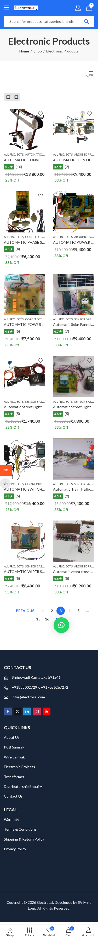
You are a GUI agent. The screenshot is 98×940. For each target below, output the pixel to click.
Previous (25, 610)
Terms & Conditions (20, 829)
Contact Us (13, 796)
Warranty (11, 819)
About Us (12, 737)
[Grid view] (8, 97)
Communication (37, 484)
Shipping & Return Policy (24, 839)
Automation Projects (42, 154)
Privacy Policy (15, 849)
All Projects (14, 154)
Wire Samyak (14, 757)
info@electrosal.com (28, 697)
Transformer (14, 776)
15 (38, 619)
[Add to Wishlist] (40, 113)
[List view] (16, 97)
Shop (37, 51)
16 (47, 619)
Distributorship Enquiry (23, 786)
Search (86, 21)
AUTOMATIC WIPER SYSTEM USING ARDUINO (44, 571)
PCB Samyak (14, 747)
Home (24, 51)
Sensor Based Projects (42, 401)
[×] (61, 625)
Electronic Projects (19, 766)
